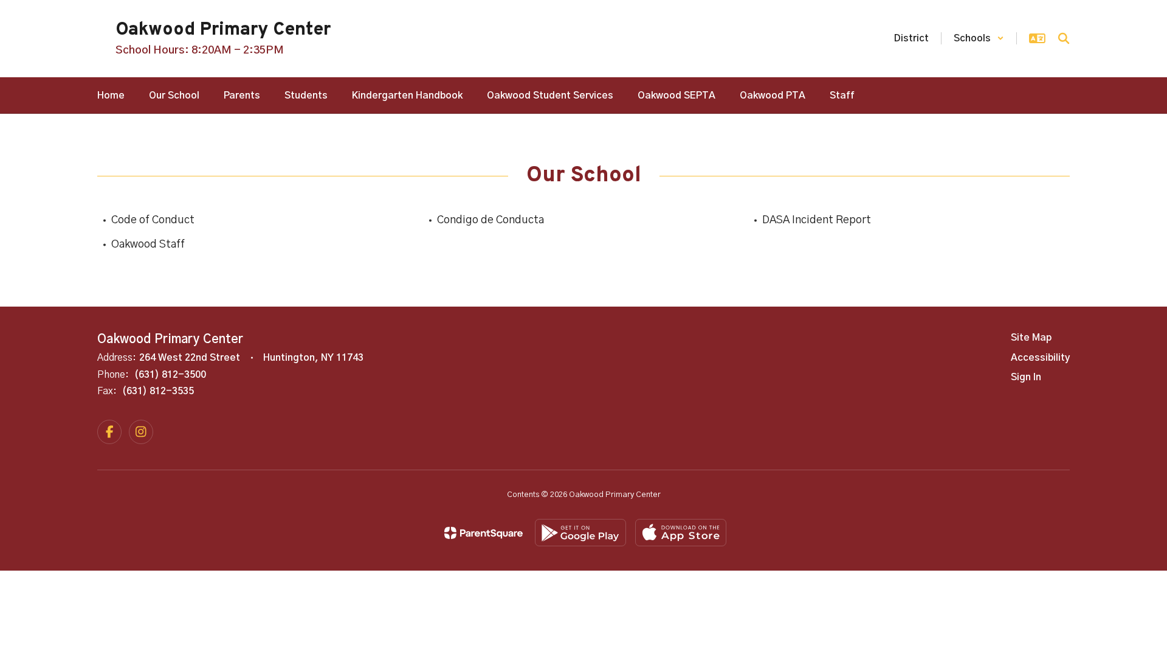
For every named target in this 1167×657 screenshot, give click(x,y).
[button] (979, 38)
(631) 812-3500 (170, 375)
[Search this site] (1064, 38)
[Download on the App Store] (680, 532)
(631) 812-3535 (158, 391)
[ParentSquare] (483, 533)
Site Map (1031, 337)
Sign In (1026, 377)
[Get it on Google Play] (580, 532)
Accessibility (1040, 358)
